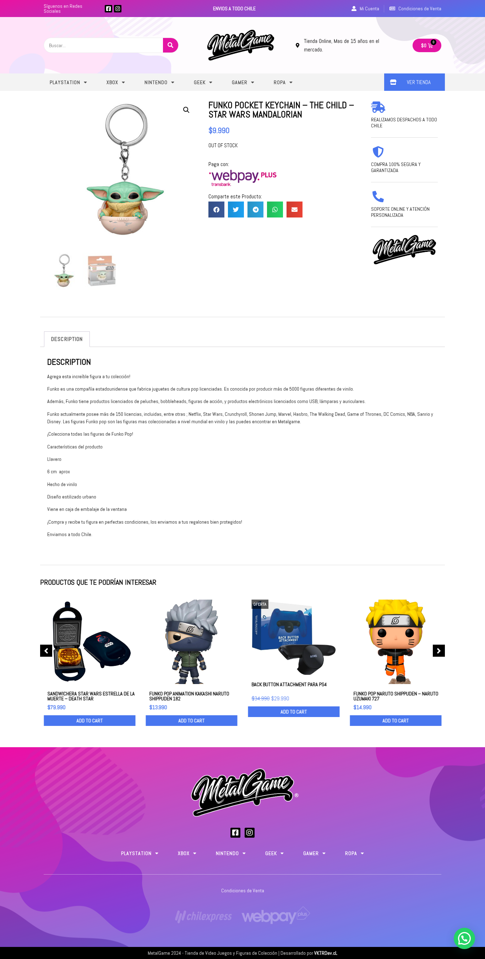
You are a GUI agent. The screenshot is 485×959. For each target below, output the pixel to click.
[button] (216, 209)
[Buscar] (170, 45)
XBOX (112, 82)
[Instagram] (117, 8)
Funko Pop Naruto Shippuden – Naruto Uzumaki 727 (396, 695)
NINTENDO (156, 82)
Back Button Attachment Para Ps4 (289, 684)
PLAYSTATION (65, 82)
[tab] (67, 339)
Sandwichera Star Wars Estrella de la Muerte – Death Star (91, 695)
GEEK (200, 82)
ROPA (280, 82)
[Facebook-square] (108, 8)
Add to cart (89, 720)
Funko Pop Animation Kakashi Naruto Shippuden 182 (189, 695)
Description (67, 339)
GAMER (239, 82)
